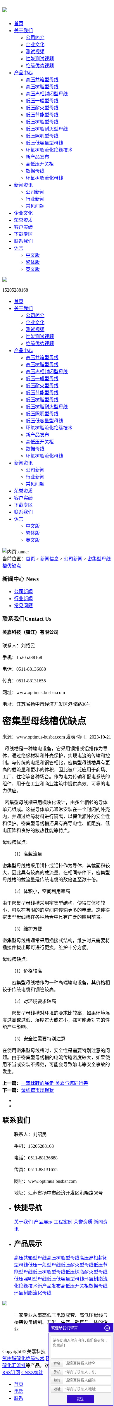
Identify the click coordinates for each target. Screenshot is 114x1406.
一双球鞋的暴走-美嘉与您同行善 (54, 1083)
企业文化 (35, 44)
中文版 (33, 255)
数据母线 (35, 170)
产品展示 (43, 1221)
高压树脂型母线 (42, 86)
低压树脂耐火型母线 (47, 128)
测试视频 (35, 51)
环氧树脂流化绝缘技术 (49, 149)
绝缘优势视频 (40, 65)
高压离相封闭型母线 (47, 93)
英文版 (33, 269)
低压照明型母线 (42, 135)
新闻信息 (49, 558)
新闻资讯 (23, 185)
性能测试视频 (40, 58)
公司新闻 (35, 192)
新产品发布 (37, 156)
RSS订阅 (11, 1372)
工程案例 (63, 1221)
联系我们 (23, 241)
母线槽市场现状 (37, 1090)
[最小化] (107, 1328)
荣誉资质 (23, 220)
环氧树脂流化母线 (44, 177)
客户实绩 (23, 227)
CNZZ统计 (32, 1372)
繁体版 (33, 262)
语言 (18, 248)
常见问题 (35, 206)
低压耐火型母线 (42, 107)
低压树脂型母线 (42, 121)
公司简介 (35, 37)
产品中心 (23, 72)
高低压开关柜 (40, 163)
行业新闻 (35, 199)
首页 (18, 23)
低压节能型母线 (42, 114)
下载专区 (23, 234)
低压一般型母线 (42, 100)
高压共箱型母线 (42, 79)
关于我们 (23, 30)
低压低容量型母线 (44, 142)
